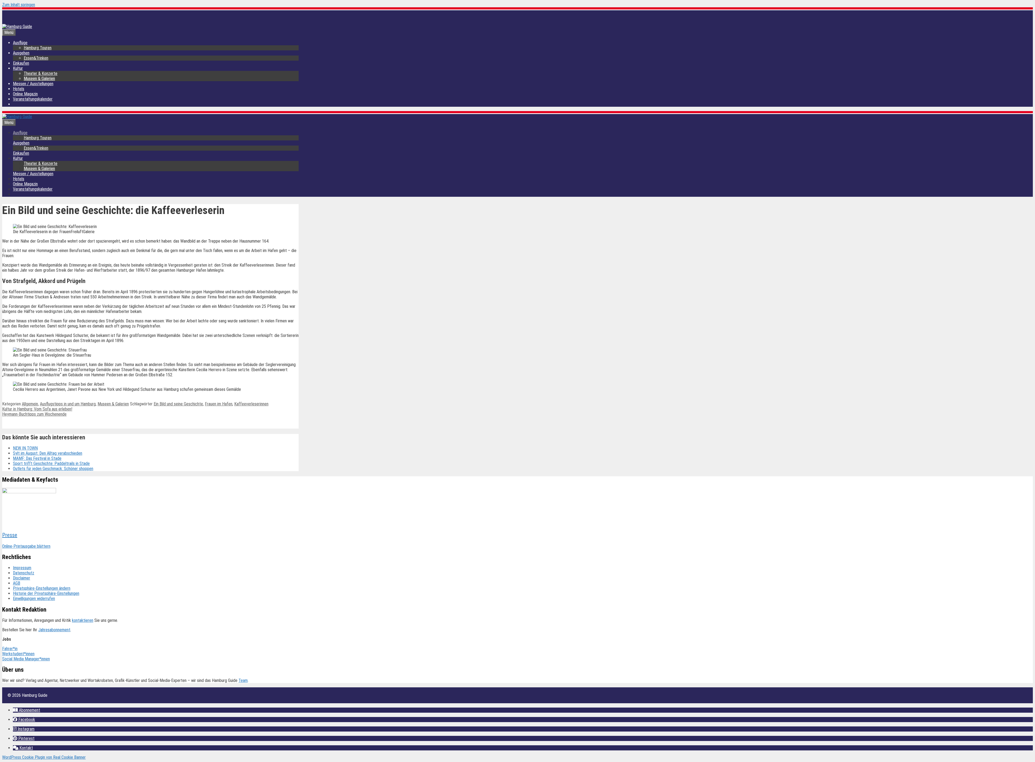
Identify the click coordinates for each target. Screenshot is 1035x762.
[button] (26, 710)
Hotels (18, 88)
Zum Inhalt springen (18, 4)
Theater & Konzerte (40, 73)
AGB (16, 583)
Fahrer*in (10, 648)
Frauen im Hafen (218, 403)
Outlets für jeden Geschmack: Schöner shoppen (53, 468)
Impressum (22, 567)
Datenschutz (23, 572)
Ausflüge (20, 42)
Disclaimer (21, 578)
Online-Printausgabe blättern (26, 546)
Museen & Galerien (39, 78)
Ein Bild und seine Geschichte (178, 403)
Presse (9, 535)
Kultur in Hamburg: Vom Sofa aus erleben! (37, 409)
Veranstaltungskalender (33, 99)
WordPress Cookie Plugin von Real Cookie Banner (44, 757)
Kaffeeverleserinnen (251, 403)
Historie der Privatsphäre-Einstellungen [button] (46, 593)
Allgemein (30, 403)
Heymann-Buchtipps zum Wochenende (34, 414)
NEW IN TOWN (25, 448)
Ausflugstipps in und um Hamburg (68, 403)
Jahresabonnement (54, 629)
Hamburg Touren (37, 47)
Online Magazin (25, 93)
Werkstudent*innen (18, 653)
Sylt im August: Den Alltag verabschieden (47, 453)
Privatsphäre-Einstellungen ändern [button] (41, 588)
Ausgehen (21, 53)
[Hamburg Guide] (17, 116)
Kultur (18, 68)
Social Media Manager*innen (26, 658)
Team (243, 680)
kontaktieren (82, 620)
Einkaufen (21, 63)
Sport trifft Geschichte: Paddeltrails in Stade (51, 463)
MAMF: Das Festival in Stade (37, 458)
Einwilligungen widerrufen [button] (34, 598)
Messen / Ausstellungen (33, 83)
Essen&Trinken (36, 58)
